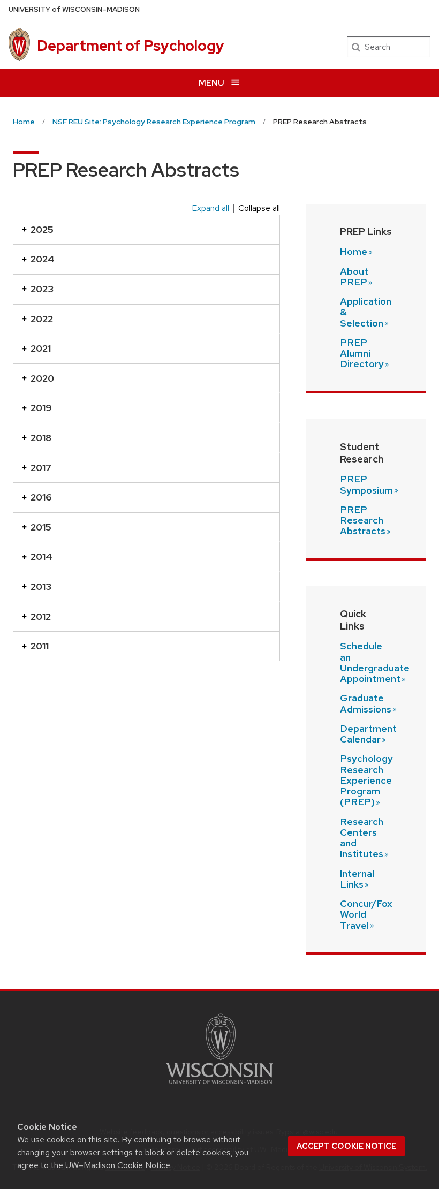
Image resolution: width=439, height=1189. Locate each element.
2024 (43, 259)
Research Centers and (361, 837)
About (354, 276)
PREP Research (362, 520)
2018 (41, 437)
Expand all (210, 208)
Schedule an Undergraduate (375, 662)
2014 (41, 556)
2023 (42, 289)
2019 (41, 408)
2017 (41, 467)
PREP (366, 484)
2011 (40, 646)
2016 (41, 497)
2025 (42, 229)
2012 (41, 616)
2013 (41, 586)
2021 (41, 348)
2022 (42, 319)
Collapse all (259, 208)
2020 (42, 378)
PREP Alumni (362, 353)
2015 (41, 527)
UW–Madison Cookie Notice (117, 1165)
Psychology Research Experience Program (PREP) (366, 780)
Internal (357, 878)
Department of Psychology (130, 45)
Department (368, 733)
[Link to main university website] (219, 1086)
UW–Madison (74, 9)
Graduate (365, 703)
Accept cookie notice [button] (346, 1146)
